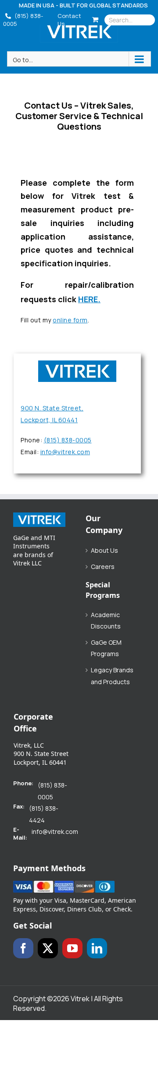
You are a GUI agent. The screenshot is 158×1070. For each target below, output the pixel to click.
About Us (104, 550)
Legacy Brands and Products (112, 676)
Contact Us (69, 20)
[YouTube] (72, 948)
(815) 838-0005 (23, 20)
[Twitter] (48, 948)
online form (70, 320)
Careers (103, 566)
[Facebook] (23, 948)
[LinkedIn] (97, 948)
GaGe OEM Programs (106, 648)
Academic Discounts (106, 621)
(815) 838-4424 (43, 814)
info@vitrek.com (65, 452)
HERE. (89, 299)
